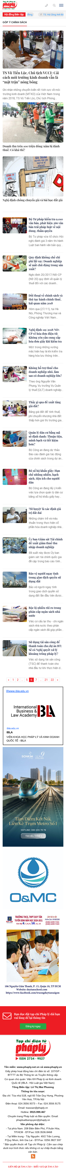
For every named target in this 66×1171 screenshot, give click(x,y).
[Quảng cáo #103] (33, 763)
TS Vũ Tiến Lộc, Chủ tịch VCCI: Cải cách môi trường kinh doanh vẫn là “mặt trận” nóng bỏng (31, 77)
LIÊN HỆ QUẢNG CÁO (19, 1102)
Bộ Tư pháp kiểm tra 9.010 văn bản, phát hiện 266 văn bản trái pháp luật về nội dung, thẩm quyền (46, 225)
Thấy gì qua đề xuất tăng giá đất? (45, 404)
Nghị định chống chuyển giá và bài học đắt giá (32, 200)
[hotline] (46, 5)
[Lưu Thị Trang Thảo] (33, 891)
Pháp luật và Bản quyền (37, 1052)
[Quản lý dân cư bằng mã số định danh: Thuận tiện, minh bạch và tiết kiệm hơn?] (15, 439)
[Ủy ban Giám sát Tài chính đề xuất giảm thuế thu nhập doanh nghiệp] (15, 545)
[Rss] (33, 1093)
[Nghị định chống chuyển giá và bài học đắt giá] (33, 176)
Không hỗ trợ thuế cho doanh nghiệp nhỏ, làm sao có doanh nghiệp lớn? (45, 371)
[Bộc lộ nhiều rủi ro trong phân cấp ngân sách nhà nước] (15, 614)
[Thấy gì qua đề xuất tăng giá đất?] (15, 408)
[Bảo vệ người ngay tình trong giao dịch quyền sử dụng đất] (15, 580)
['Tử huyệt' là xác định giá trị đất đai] (15, 515)
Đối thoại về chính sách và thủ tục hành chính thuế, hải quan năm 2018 (45, 299)
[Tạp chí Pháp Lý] (11, 5)
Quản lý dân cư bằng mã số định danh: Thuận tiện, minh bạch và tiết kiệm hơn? (45, 438)
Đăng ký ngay (33, 962)
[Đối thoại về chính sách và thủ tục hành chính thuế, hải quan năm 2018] (15, 302)
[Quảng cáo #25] (33, 698)
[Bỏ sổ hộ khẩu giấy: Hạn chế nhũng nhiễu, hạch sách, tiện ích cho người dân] (15, 477)
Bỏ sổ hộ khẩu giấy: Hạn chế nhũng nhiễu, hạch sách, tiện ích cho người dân (44, 476)
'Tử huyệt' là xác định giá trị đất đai (45, 511)
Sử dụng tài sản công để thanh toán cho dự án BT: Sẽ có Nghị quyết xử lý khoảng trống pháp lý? (45, 648)
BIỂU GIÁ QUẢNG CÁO (46, 1102)
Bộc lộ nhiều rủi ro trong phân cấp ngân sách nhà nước (45, 611)
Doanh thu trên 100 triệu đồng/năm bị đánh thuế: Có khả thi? (31, 148)
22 (52, 680)
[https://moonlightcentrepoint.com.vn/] (33, 830)
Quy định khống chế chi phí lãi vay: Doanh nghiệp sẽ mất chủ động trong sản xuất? (46, 263)
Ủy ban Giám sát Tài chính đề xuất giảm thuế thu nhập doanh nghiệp (46, 543)
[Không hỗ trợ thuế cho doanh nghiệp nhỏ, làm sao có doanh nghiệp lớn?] (15, 374)
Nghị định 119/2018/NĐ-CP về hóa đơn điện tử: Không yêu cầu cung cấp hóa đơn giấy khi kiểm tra (45, 335)
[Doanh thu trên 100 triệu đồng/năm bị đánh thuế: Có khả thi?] (33, 122)
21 (46, 680)
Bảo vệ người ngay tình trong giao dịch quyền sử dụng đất (45, 577)
